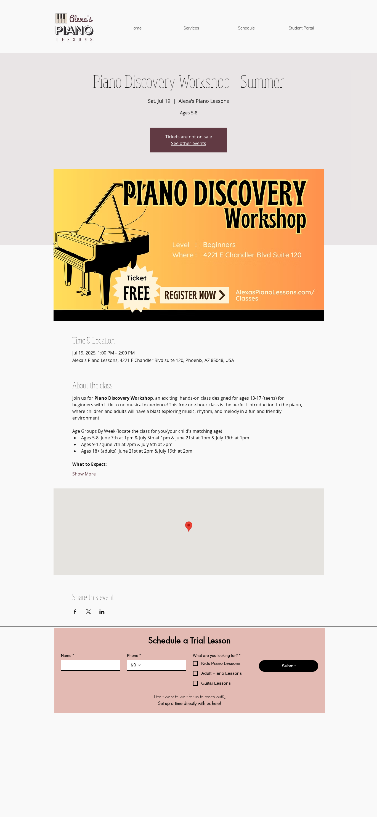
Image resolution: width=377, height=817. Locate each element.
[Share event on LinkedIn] (102, 611)
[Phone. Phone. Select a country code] (135, 665)
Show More (84, 474)
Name (67, 655)
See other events (188, 143)
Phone (134, 655)
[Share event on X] (88, 611)
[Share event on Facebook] (75, 611)
